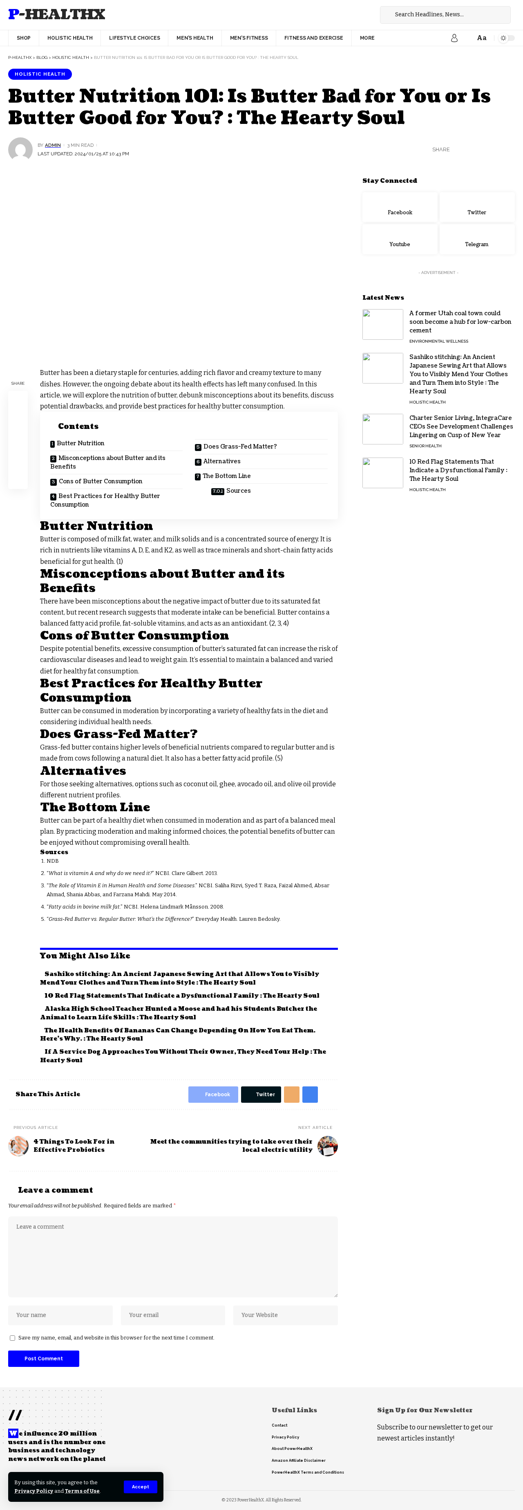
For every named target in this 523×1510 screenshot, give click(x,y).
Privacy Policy (33, 1491)
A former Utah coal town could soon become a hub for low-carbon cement (460, 322)
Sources (238, 491)
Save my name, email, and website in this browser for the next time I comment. (116, 1338)
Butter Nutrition (81, 443)
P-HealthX (56, 15)
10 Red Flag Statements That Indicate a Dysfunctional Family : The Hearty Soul (182, 996)
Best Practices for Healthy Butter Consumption (105, 500)
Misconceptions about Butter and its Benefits (107, 462)
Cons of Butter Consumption (101, 481)
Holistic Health (40, 74)
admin (53, 145)
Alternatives (222, 461)
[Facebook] (351, 14)
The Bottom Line (227, 476)
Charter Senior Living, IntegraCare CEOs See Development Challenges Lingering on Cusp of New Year (461, 426)
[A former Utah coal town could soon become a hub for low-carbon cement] (382, 324)
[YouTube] (369, 14)
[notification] (467, 38)
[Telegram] (477, 239)
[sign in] (454, 38)
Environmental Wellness (438, 341)
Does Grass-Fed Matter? (240, 447)
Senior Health (425, 446)
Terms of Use (82, 1491)
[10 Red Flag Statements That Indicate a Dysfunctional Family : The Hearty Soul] (382, 473)
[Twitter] (360, 14)
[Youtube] (400, 239)
